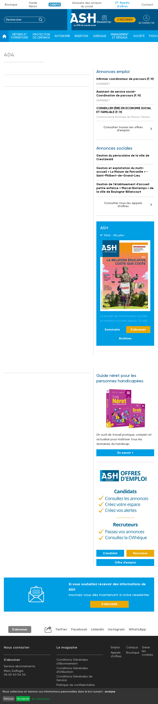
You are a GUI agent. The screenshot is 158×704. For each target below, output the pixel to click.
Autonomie (62, 36)
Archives (125, 338)
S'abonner (125, 19)
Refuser (9, 698)
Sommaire (112, 329)
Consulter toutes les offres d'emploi (123, 128)
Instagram (116, 629)
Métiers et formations (19, 36)
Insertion (81, 36)
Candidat (110, 553)
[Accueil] (4, 36)
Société (139, 36)
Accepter (23, 698)
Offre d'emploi (125, 562)
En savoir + (125, 453)
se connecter (146, 23)
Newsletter (104, 22)
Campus (54, 4)
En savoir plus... (41, 698)
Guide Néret (33, 4)
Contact (147, 4)
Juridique (99, 36)
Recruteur (140, 553)
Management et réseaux (120, 36)
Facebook (79, 629)
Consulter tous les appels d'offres (123, 204)
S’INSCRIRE (109, 604)
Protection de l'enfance (41, 36)
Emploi (115, 647)
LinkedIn (97, 629)
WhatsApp (137, 629)
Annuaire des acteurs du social (87, 4)
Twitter (61, 629)
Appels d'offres (123, 4)
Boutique (11, 4)
